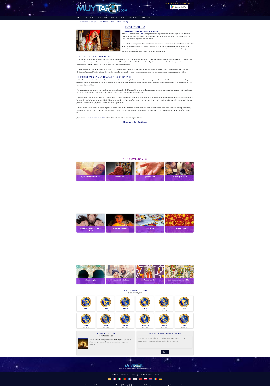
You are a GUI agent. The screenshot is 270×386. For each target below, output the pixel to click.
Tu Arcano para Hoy (122, 22)
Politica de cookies (146, 375)
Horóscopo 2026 (125, 375)
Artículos (146, 18)
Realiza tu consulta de (95, 118)
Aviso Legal (135, 375)
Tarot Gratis (114, 375)
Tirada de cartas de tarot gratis (88, 22)
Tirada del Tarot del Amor (106, 22)
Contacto (156, 375)
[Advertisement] (135, 140)
